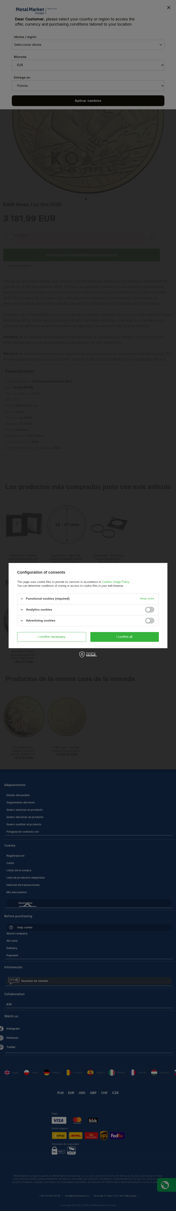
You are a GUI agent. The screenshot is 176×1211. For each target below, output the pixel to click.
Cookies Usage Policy (115, 581)
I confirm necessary (51, 636)
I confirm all (124, 636)
